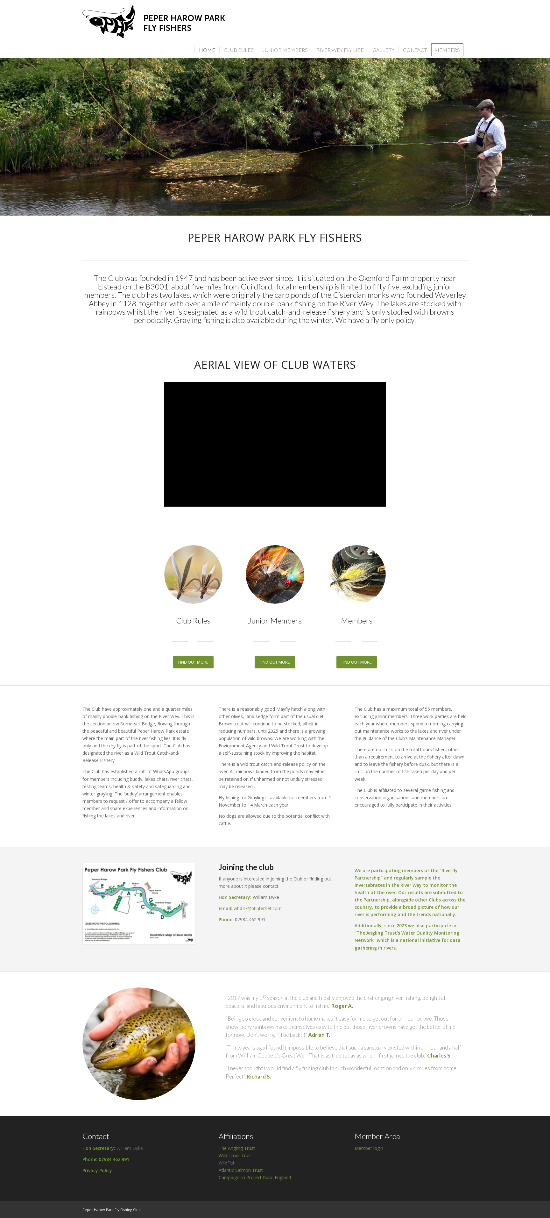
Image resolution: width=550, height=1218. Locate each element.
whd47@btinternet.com (258, 908)
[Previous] (5, 130)
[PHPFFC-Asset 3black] (157, 21)
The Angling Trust (237, 1148)
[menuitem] (449, 50)
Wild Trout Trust (235, 1155)
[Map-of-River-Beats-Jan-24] (138, 904)
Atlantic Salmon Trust (241, 1170)
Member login (369, 1148)
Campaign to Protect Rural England (255, 1177)
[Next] (544, 130)
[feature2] (193, 574)
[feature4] (275, 574)
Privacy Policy (97, 1170)
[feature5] (357, 574)
